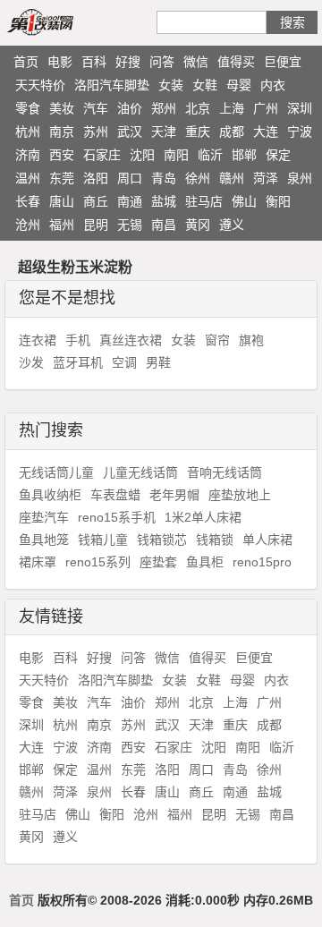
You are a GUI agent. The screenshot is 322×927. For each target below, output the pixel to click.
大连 (265, 131)
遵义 (231, 224)
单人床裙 (267, 539)
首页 (25, 62)
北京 (197, 108)
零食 (27, 108)
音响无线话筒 (224, 472)
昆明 (95, 224)
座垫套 (158, 562)
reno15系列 (98, 562)
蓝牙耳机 (78, 362)
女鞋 (204, 85)
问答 (161, 62)
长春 (27, 201)
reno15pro (262, 562)
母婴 (238, 85)
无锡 (129, 224)
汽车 (95, 108)
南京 (61, 131)
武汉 (129, 131)
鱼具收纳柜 (50, 495)
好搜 (127, 62)
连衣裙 (37, 340)
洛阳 (95, 178)
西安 (61, 155)
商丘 (95, 201)
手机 (77, 340)
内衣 (272, 85)
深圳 (299, 108)
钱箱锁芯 (162, 539)
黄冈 (197, 224)
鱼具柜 (205, 562)
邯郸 (244, 155)
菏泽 (265, 178)
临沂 (210, 155)
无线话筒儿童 (56, 472)
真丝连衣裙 (130, 340)
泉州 (299, 178)
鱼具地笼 (44, 539)
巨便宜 (282, 62)
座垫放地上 (239, 495)
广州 (265, 108)
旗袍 (251, 340)
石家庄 (102, 155)
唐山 (61, 201)
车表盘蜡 (115, 495)
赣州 (231, 178)
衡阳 (278, 201)
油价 (129, 108)
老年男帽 (174, 495)
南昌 (163, 224)
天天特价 (40, 85)
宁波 (299, 131)
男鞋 (158, 362)
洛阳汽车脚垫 (111, 85)
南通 (129, 201)
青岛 (163, 178)
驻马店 (204, 201)
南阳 (176, 155)
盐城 (163, 201)
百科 (93, 62)
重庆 (197, 131)
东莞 (61, 178)
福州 (61, 224)
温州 (27, 178)
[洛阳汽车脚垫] (60, 21)
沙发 (31, 362)
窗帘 (217, 340)
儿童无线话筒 (140, 472)
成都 (231, 131)
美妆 (61, 108)
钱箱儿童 (103, 539)
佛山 (244, 201)
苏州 (95, 131)
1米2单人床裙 (203, 517)
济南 (27, 155)
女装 (170, 85)
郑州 (163, 108)
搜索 (292, 22)
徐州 (197, 178)
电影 (59, 62)
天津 (163, 131)
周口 (129, 178)
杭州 (27, 131)
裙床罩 (37, 562)
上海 (231, 108)
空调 (124, 362)
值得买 (236, 62)
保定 (278, 155)
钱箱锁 (214, 539)
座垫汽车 (44, 517)
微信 (195, 62)
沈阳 (142, 155)
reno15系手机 (117, 517)
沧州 (27, 224)
